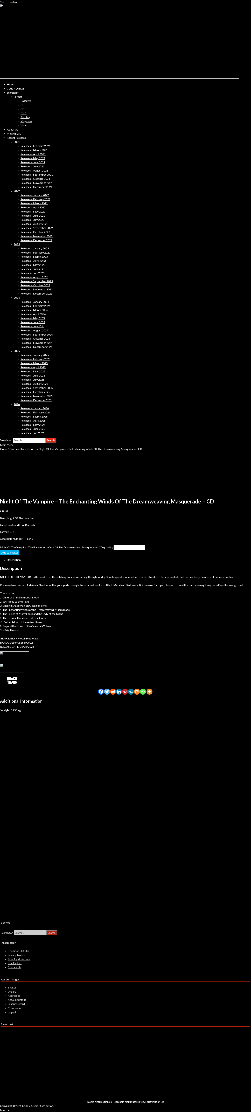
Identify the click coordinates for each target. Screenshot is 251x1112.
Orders (12, 991)
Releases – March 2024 (34, 309)
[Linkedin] (119, 692)
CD (22, 104)
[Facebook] (101, 692)
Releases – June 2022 (32, 215)
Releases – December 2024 (36, 346)
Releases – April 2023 (33, 260)
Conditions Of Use (18, 950)
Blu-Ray (25, 117)
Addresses (14, 995)
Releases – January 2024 (34, 301)
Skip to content (9, 2)
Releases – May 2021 (32, 158)
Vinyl (23, 125)
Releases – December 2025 (36, 400)
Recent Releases (16, 137)
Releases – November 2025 (36, 396)
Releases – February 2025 (35, 359)
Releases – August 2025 (34, 383)
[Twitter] (107, 692)
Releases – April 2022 (33, 207)
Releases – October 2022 (35, 232)
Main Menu (6, 444)
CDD (23, 109)
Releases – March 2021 (34, 150)
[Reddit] (113, 692)
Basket (12, 987)
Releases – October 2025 (35, 391)
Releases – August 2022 (34, 223)
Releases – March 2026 (34, 416)
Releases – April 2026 (33, 420)
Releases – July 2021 (32, 166)
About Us (12, 129)
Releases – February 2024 (35, 305)
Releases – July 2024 (32, 326)
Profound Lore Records (23, 449)
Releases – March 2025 (34, 363)
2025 (17, 350)
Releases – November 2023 (36, 289)
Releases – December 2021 (36, 186)
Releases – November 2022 (36, 236)
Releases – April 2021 (33, 154)
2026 (17, 404)
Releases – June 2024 (32, 322)
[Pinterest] (125, 692)
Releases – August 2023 (34, 277)
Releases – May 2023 (32, 264)
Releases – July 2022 (32, 219)
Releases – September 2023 (36, 281)
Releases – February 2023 (35, 252)
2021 (17, 141)
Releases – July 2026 (32, 432)
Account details (17, 999)
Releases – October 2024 (35, 338)
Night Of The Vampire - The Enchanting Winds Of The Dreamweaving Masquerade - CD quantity (56, 547)
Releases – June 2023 (32, 268)
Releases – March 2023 (34, 256)
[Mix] (137, 692)
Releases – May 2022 (32, 211)
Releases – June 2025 (32, 375)
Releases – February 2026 (35, 412)
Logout (12, 1012)
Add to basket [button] (31, 744)
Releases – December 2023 (36, 293)
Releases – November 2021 (36, 182)
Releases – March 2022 (34, 203)
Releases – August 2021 (34, 170)
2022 (17, 191)
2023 (17, 244)
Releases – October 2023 (35, 285)
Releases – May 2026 (32, 424)
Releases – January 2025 (34, 355)
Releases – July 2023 (32, 273)
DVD (23, 113)
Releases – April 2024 (33, 314)
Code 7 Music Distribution (37, 1105)
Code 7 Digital (15, 88)
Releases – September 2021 (36, 174)
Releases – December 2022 (36, 240)
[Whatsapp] (143, 692)
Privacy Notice (16, 955)
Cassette (25, 100)
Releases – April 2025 (33, 367)
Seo (9, 1109)
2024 (17, 297)
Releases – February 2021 (35, 145)
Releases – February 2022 (35, 199)
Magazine (26, 121)
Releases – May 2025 (32, 371)
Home (10, 84)
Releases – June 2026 (32, 428)
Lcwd (3, 1109)
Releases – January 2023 (34, 248)
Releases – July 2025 (32, 379)
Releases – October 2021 (35, 178)
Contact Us (14, 967)
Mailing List (14, 133)
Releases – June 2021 (32, 162)
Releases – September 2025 (36, 387)
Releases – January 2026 (34, 408)
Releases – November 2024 (36, 342)
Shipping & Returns (19, 959)
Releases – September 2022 (36, 227)
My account (15, 1007)
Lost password (16, 1003)
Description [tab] (14, 559)
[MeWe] (131, 692)
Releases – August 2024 (34, 330)
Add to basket (9, 552)
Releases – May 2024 (32, 318)
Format (18, 96)
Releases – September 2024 (36, 334)
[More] (149, 692)
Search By (12, 92)
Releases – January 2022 (34, 195)
